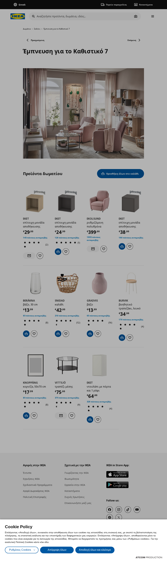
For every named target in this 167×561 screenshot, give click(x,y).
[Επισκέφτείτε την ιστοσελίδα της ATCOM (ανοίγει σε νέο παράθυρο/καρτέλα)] (149, 557)
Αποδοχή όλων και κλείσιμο (95, 549)
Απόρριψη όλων (57, 549)
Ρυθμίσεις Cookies (20, 549)
